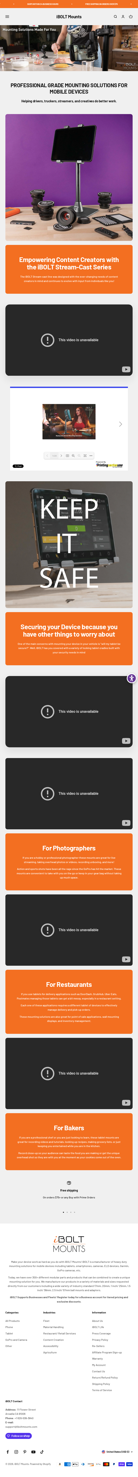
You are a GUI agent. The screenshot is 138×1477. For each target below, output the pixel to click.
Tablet (9, 1333)
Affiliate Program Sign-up (107, 1352)
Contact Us (98, 1371)
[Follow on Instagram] (16, 1452)
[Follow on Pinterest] (25, 1452)
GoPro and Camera (16, 1339)
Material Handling (53, 1327)
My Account (99, 1364)
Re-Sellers (98, 1346)
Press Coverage (101, 1333)
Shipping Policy (101, 1383)
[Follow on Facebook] (7, 1452)
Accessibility (50, 1346)
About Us (97, 1320)
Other (8, 1346)
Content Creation (53, 1339)
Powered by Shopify (40, 1464)
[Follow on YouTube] (33, 1452)
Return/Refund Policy (105, 1377)
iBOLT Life (98, 1327)
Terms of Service (102, 1390)
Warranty (97, 1358)
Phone (9, 1327)
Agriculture (50, 1352)
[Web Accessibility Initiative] (131, 678)
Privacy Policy (100, 1339)
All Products (12, 1320)
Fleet (46, 1320)
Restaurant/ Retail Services (59, 1333)
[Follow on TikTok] (42, 1452)
